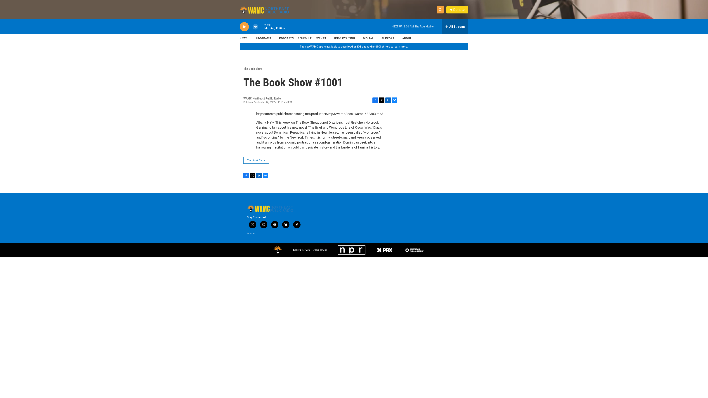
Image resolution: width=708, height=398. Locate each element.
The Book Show (252, 69)
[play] (244, 27)
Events (320, 38)
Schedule (305, 38)
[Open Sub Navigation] (250, 38)
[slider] (261, 27)
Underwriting (344, 38)
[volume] (255, 27)
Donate (459, 10)
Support (387, 38)
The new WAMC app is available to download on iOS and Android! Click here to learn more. (354, 46)
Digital (368, 38)
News (244, 38)
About (407, 38)
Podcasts (286, 38)
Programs (263, 38)
